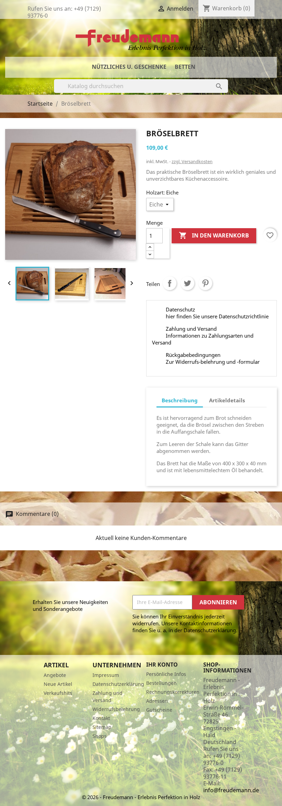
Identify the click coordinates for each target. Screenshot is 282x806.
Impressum (106, 675)
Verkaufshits (58, 693)
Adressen (157, 701)
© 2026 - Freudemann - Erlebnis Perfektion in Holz (141, 797)
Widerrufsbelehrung (116, 709)
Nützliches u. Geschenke (129, 67)
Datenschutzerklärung (118, 684)
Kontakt (101, 718)
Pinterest (205, 283)
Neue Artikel (58, 684)
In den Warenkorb (214, 235)
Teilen (169, 283)
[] (212, 79)
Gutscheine (159, 710)
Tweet (187, 283)
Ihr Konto (162, 664)
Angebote (55, 675)
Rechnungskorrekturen (172, 692)
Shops (100, 736)
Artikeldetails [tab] (227, 400)
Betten (185, 67)
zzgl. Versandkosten (192, 161)
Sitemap (102, 727)
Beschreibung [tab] (180, 400)
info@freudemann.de (231, 790)
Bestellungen (161, 683)
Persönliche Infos (166, 674)
